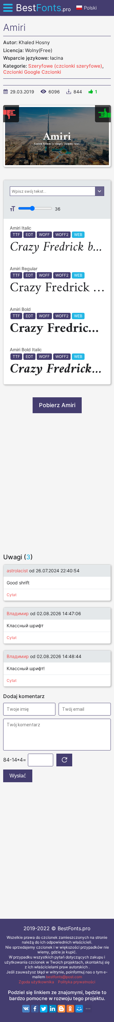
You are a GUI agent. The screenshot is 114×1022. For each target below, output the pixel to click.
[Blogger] (61, 1008)
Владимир (18, 613)
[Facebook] (35, 1008)
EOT (29, 234)
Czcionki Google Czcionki (32, 72)
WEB (78, 234)
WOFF (44, 234)
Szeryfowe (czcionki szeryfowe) (65, 66)
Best (43, 7)
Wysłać (18, 775)
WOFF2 (61, 234)
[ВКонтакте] (26, 1008)
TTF (16, 234)
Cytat (11, 594)
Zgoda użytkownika (36, 981)
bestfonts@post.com (64, 976)
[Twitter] (44, 1008)
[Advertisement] (57, 483)
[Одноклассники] (70, 1008)
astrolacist (17, 570)
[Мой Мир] (79, 1008)
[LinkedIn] (52, 1008)
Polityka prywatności (76, 981)
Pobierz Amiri (57, 405)
